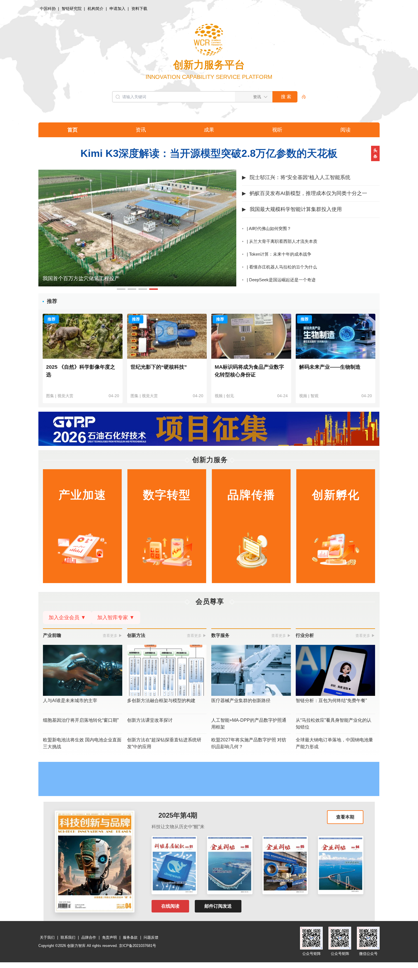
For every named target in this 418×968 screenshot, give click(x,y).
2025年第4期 (177, 815)
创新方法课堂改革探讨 (150, 720)
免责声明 (109, 937)
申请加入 (117, 8)
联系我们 (68, 937)
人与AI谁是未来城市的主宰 (70, 700)
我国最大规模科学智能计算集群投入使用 (296, 209)
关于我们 (47, 937)
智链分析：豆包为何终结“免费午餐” (331, 700)
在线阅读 (170, 906)
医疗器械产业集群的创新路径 (240, 700)
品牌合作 (88, 937)
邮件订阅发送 (218, 906)
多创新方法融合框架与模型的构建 (161, 700)
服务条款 (130, 937)
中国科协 (48, 8)
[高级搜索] (301, 96)
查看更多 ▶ (112, 635)
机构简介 (96, 8)
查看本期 (345, 817)
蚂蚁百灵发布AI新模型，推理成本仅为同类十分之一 (308, 193)
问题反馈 (151, 937)
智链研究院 (72, 8)
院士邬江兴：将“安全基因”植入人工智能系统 (300, 177)
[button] (121, 289)
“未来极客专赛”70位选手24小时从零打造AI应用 (96, 278)
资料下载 (139, 8)
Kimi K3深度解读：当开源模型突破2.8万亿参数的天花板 (209, 153)
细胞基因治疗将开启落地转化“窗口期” (81, 720)
